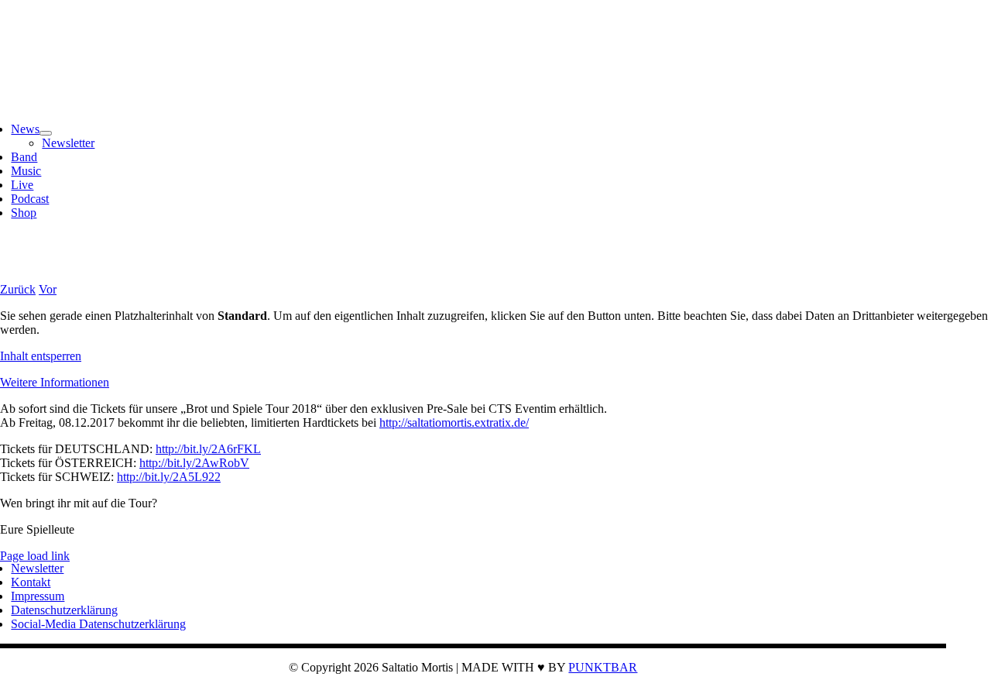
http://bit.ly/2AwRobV (194, 462)
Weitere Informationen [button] (54, 382)
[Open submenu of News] (45, 133)
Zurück (18, 289)
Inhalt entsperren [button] (40, 355)
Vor (48, 289)
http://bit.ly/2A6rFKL (208, 448)
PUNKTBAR (602, 667)
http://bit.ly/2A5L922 (169, 476)
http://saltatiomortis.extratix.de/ (454, 422)
